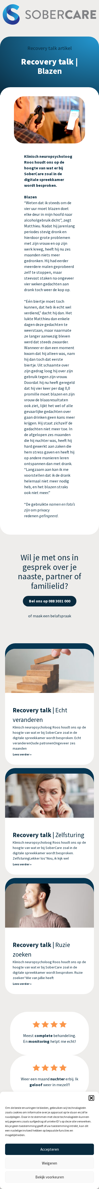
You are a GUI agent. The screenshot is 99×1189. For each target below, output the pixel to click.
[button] (91, 1098)
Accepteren (49, 1149)
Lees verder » (22, 754)
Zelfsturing (48, 835)
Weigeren (49, 1163)
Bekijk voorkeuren (49, 1177)
